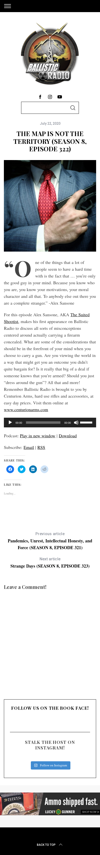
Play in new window (37, 436)
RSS (41, 447)
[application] (50, 422)
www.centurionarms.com (26, 409)
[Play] (10, 422)
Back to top (46, 845)
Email (29, 447)
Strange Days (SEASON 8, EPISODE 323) (50, 563)
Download (68, 436)
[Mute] (76, 422)
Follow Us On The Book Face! (50, 708)
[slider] (87, 422)
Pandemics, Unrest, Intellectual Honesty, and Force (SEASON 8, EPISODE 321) (50, 541)
